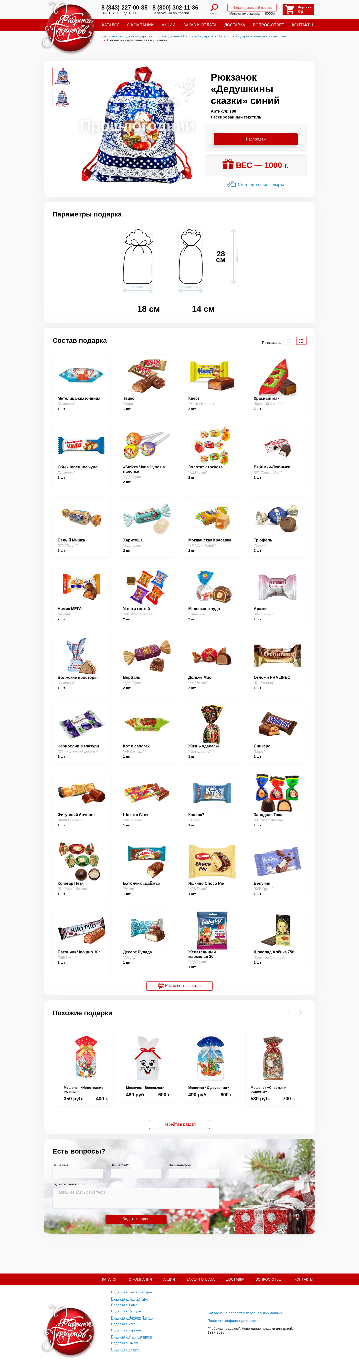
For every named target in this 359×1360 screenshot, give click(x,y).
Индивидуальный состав (252, 8)
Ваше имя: (61, 1165)
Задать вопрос (136, 1219)
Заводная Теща (269, 815)
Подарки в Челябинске (129, 1298)
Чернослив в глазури (78, 746)
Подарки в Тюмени (126, 1305)
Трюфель (263, 540)
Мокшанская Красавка (209, 540)
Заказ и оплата (200, 25)
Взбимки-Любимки (272, 467)
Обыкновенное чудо (78, 467)
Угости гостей (136, 609)
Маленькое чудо (204, 609)
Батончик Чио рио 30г (79, 952)
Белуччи (262, 883)
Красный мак (266, 398)
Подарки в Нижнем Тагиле (132, 1317)
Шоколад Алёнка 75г (274, 952)
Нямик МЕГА (70, 609)
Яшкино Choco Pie (206, 883)
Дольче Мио (199, 677)
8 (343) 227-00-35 (124, 7)
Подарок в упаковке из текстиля (261, 36)
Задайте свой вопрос (69, 1184)
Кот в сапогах (136, 746)
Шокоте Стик (135, 815)
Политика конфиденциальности (233, 1321)
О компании (140, 25)
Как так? (196, 815)
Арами (260, 609)
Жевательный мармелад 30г (202, 954)
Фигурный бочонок (76, 815)
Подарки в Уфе (123, 1324)
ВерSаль (131, 677)
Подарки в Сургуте (126, 1311)
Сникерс (262, 746)
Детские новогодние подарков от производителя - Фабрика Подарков (157, 36)
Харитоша (133, 540)
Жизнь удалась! (203, 746)
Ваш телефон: (180, 1165)
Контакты (302, 25)
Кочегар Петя (71, 883)
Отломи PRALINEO (272, 677)
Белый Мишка (71, 540)
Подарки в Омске (125, 1343)
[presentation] (288, 1012)
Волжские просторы (78, 677)
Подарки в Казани (125, 1349)
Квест (194, 398)
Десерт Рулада (137, 952)
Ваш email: (120, 1165)
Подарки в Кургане (126, 1330)
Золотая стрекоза (205, 467)
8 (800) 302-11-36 (175, 7)
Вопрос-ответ (268, 25)
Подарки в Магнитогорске (131, 1336)
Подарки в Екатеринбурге (131, 1292)
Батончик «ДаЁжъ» (141, 883)
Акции (168, 25)
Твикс (128, 398)
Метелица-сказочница (79, 398)
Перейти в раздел (179, 1124)
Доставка (234, 25)
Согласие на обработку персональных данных (245, 1313)
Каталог (110, 25)
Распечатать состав (182, 985)
